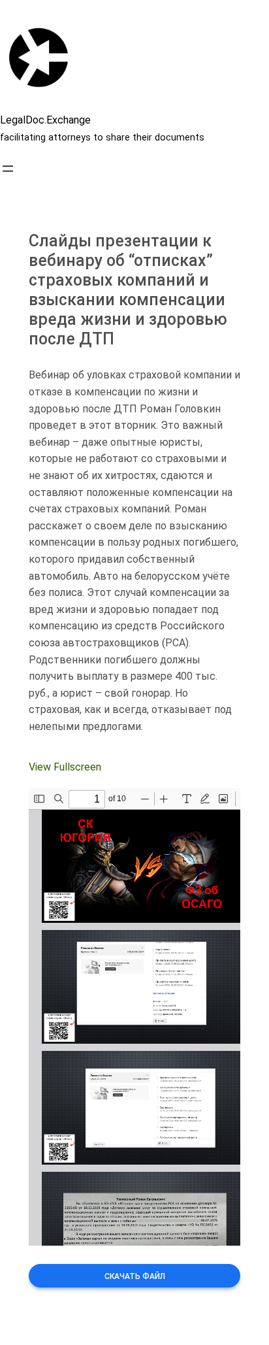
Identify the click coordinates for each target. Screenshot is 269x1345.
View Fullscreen (65, 767)
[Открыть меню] (8, 168)
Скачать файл (134, 1276)
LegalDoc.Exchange (45, 120)
